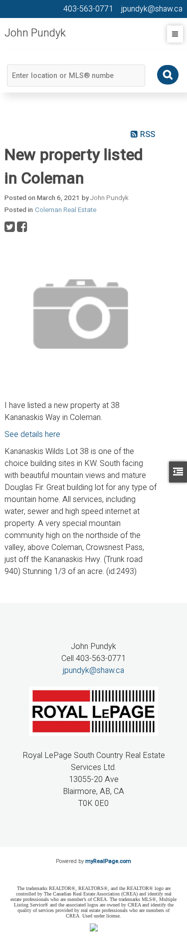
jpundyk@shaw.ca (93, 670)
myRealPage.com (108, 861)
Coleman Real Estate (65, 210)
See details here (32, 434)
